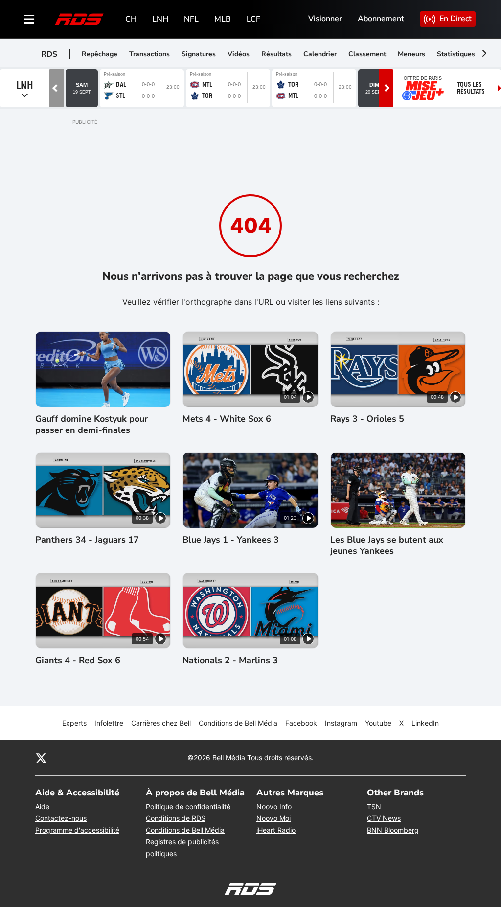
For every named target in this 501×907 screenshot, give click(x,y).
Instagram (341, 723)
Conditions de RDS (175, 818)
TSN (374, 806)
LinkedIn (425, 723)
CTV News (384, 818)
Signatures (199, 54)
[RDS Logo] (79, 19)
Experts (74, 723)
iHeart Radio (276, 830)
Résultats (276, 54)
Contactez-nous (61, 818)
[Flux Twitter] (41, 758)
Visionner (325, 18)
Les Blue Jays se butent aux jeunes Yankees (386, 545)
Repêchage (99, 54)
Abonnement (381, 18)
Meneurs (411, 54)
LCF (253, 19)
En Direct (455, 18)
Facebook (301, 723)
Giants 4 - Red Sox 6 (77, 660)
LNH (160, 19)
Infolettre (108, 723)
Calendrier (320, 54)
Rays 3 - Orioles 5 (367, 419)
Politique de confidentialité (188, 806)
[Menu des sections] (29, 19)
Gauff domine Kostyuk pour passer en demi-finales (91, 424)
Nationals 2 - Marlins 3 (230, 660)
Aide (42, 806)
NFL (191, 19)
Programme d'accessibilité (77, 830)
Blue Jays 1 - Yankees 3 (230, 540)
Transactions (149, 54)
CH (131, 19)
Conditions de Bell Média (238, 723)
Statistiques (456, 54)
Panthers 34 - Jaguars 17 (87, 540)
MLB (222, 19)
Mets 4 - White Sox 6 (226, 419)
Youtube (378, 723)
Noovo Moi (273, 818)
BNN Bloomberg (393, 830)
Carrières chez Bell (161, 723)
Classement (367, 54)
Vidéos (239, 54)
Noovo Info (274, 806)
